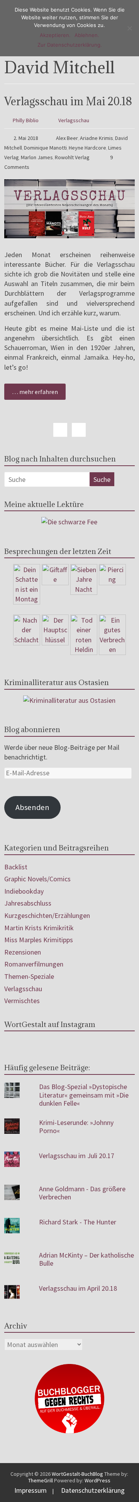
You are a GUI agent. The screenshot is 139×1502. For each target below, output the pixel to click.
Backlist (15, 866)
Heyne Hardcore (87, 147)
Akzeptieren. (55, 35)
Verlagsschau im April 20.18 (78, 1288)
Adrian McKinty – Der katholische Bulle (86, 1259)
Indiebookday (24, 891)
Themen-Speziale (29, 976)
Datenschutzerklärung (93, 1490)
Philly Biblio (26, 120)
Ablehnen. (87, 35)
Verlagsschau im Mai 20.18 (68, 101)
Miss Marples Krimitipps (38, 939)
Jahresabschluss (27, 903)
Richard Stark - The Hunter (77, 1221)
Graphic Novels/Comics (37, 878)
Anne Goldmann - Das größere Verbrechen (82, 1193)
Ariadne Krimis (96, 138)
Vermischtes (22, 1000)
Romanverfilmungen (33, 964)
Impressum (30, 1490)
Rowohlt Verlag (72, 157)
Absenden (32, 807)
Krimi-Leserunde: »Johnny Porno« (76, 1126)
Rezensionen (22, 952)
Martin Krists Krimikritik (39, 927)
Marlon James (37, 157)
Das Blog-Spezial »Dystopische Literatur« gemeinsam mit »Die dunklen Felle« (84, 1095)
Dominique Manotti (45, 147)
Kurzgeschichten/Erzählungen (47, 915)
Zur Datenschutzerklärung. (69, 45)
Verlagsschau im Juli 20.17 (76, 1155)
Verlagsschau (73, 120)
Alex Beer (67, 138)
